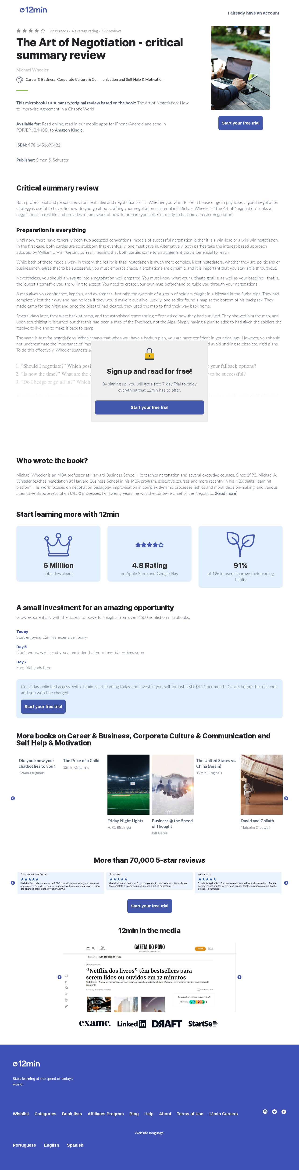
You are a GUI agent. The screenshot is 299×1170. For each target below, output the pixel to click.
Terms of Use (190, 1113)
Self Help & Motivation (145, 79)
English (51, 1145)
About (165, 1113)
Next (286, 798)
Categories (45, 1113)
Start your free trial (241, 123)
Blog (134, 1113)
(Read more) (226, 493)
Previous (13, 798)
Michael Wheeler (32, 70)
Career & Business (40, 79)
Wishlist (21, 1113)
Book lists (72, 1113)
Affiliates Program (106, 1113)
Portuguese (24, 1145)
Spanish (75, 1145)
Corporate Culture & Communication (87, 79)
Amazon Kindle (69, 130)
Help (148, 1113)
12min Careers (223, 1113)
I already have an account (253, 13)
